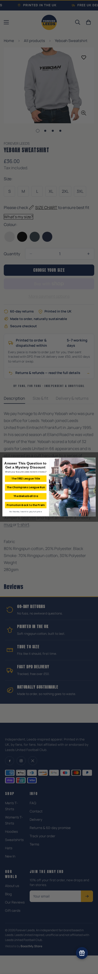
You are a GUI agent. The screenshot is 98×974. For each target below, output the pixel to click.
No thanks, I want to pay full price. (25, 511)
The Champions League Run (26, 487)
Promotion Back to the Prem (26, 505)
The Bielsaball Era (25, 496)
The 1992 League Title (25, 478)
